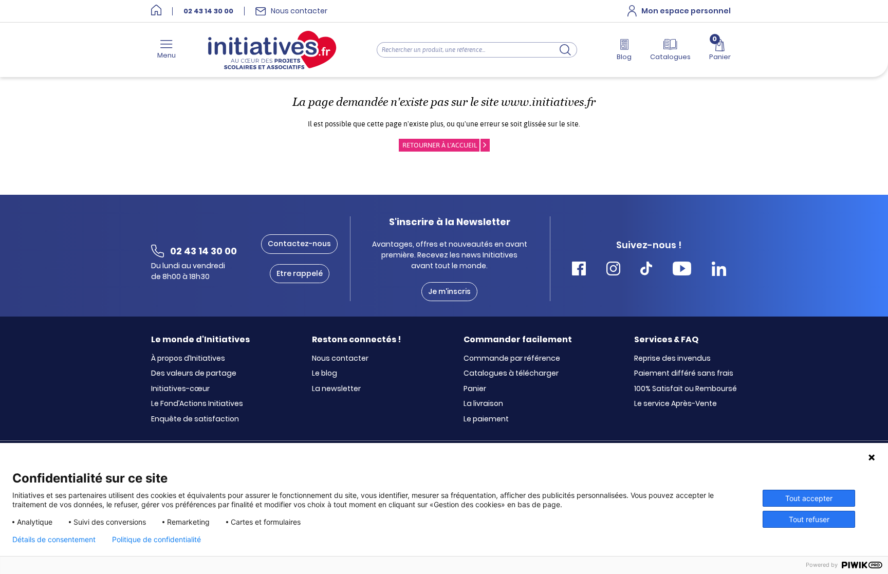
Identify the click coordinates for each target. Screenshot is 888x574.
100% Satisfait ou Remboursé (685, 389)
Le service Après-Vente (675, 404)
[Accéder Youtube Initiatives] (682, 270)
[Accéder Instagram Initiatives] (613, 270)
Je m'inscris (449, 291)
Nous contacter (340, 358)
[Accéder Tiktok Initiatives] (646, 270)
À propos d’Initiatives (188, 358)
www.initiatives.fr (548, 102)
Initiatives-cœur (180, 389)
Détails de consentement (54, 539)
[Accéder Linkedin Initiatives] (719, 270)
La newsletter (336, 389)
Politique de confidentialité (156, 539)
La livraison (483, 404)
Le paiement (486, 419)
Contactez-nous (299, 243)
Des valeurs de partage (193, 373)
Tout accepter (808, 498)
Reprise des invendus (672, 358)
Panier (475, 389)
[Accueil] (156, 11)
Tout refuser (809, 519)
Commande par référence (512, 358)
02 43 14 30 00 (208, 11)
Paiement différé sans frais (683, 373)
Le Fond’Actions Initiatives (197, 404)
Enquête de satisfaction (195, 419)
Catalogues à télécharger (511, 373)
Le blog (324, 373)
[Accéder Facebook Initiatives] (579, 270)
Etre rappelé (299, 273)
